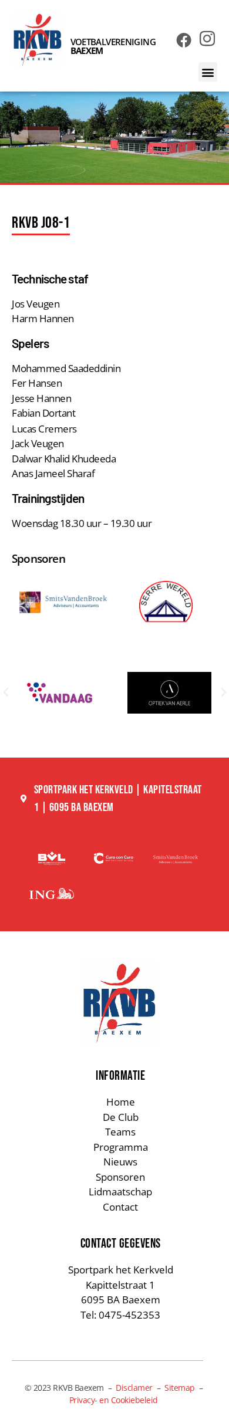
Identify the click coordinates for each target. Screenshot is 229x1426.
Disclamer (134, 1387)
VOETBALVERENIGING (113, 46)
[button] (208, 72)
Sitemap (179, 1387)
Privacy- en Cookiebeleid (113, 1399)
